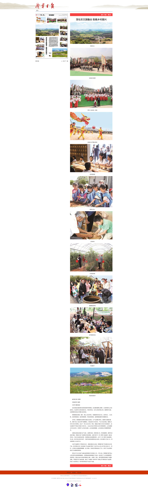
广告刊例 (79, 472)
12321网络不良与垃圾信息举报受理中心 (79, 475)
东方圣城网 (53, 478)
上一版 (63, 61)
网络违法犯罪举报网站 (65, 475)
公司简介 (74, 472)
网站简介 (69, 472)
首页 (37, 10)
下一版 (66, 61)
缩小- (106, 14)
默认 (109, 14)
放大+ (102, 14)
